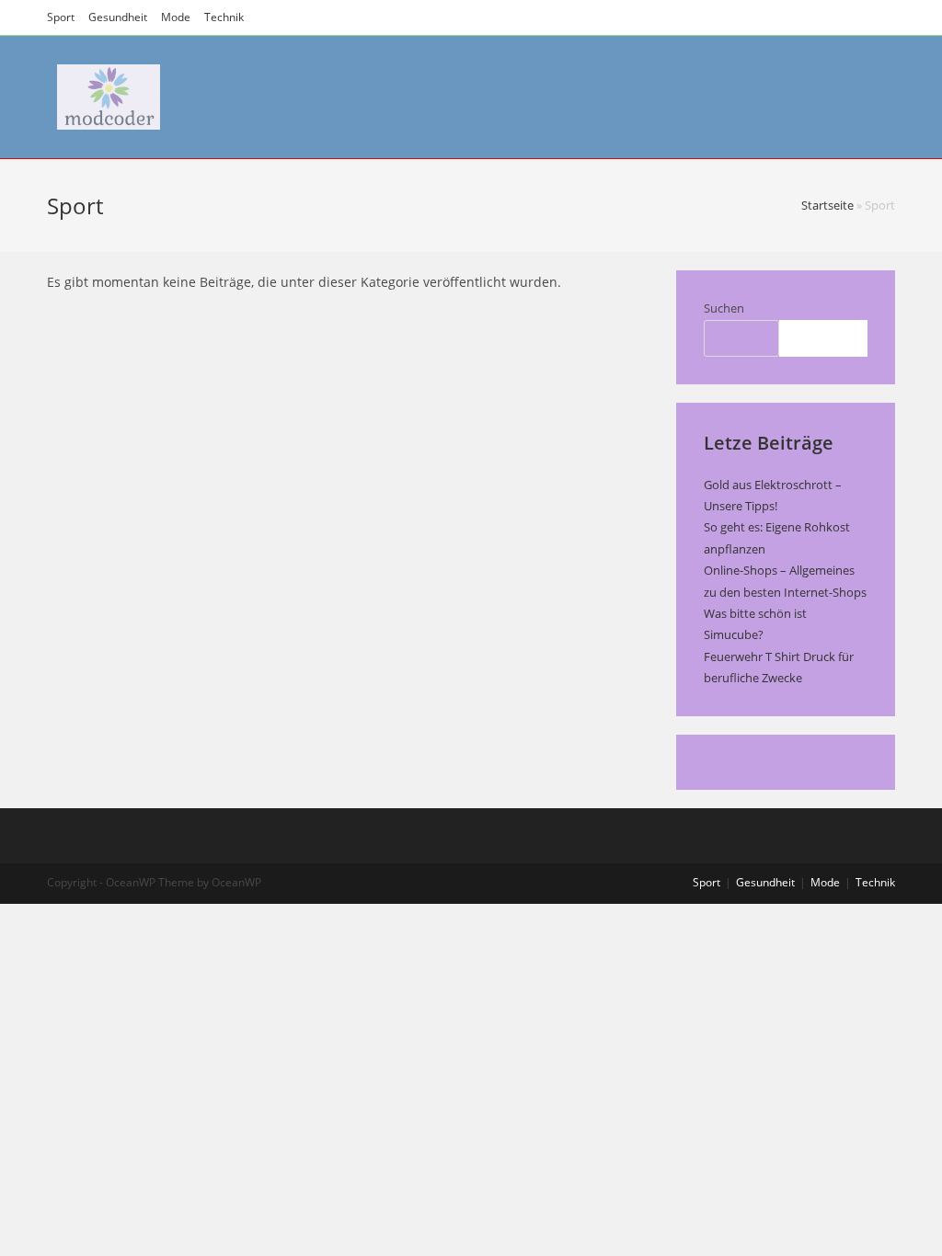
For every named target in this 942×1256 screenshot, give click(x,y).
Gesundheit (117, 17)
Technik (224, 17)
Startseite (827, 205)
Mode (175, 17)
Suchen (724, 308)
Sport (61, 17)
